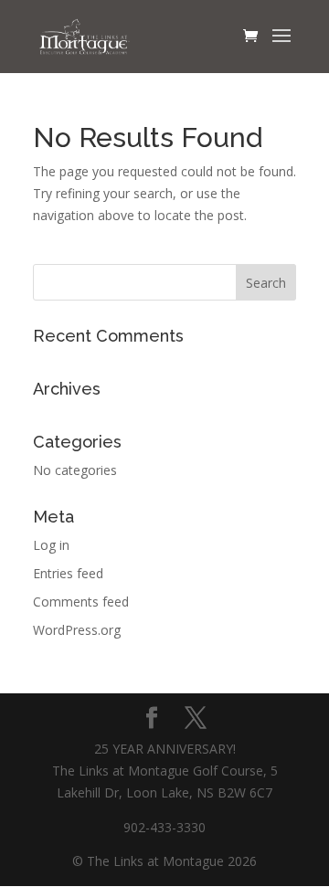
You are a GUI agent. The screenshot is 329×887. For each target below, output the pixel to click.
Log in (51, 545)
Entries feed (68, 573)
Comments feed (81, 601)
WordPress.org (77, 630)
